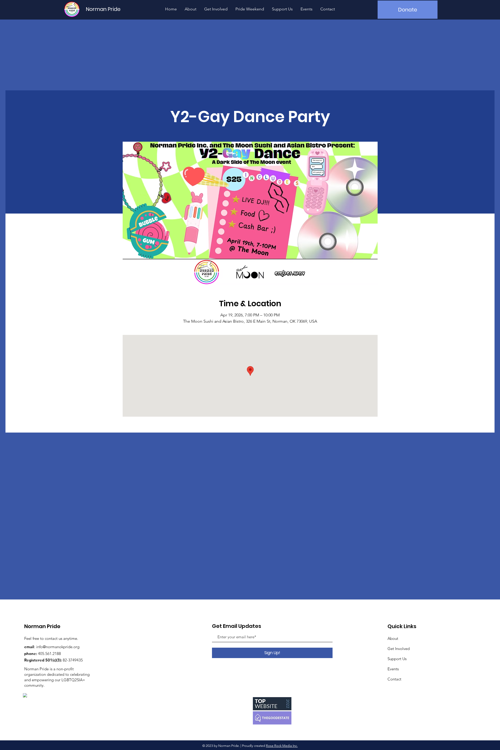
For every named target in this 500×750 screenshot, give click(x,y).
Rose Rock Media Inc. (282, 746)
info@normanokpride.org (57, 646)
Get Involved (399, 648)
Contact (394, 679)
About (393, 638)
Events (393, 668)
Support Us (397, 658)
